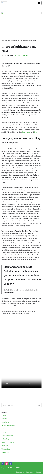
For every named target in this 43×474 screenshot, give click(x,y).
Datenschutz (20, 472)
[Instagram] (6, 463)
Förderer (4, 419)
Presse (4, 429)
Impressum (29, 472)
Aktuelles (12, 40)
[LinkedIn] (10, 463)
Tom (35, 132)
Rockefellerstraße (7, 435)
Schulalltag (5, 439)
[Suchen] (39, 405)
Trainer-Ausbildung (8, 442)
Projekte (25, 55)
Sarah (24, 132)
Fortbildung (5, 422)
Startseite (5, 40)
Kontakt (38, 472)
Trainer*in (5, 446)
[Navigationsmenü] (39, 3)
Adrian (29, 132)
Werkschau (5, 452)
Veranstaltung (6, 449)
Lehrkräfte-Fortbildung (9, 425)
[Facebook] (3, 463)
